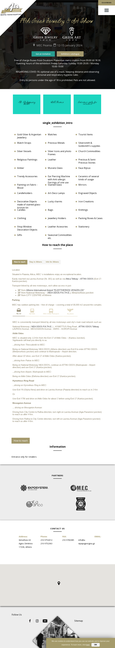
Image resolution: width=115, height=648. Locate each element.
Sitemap (78, 620)
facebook (29, 620)
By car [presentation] (19, 313)
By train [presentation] (32, 314)
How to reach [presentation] (19, 262)
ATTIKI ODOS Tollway (89, 326)
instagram (37, 620)
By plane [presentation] (70, 314)
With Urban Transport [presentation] (51, 314)
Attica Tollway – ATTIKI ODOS (80, 279)
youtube (45, 620)
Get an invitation (43, 54)
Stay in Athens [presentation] (35, 262)
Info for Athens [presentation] (52, 262)
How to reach (21, 440)
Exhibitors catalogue (70, 54)
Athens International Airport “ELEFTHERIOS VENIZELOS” (55, 290)
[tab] (19, 262)
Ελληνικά (106, 3)
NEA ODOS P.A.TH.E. (59, 293)
